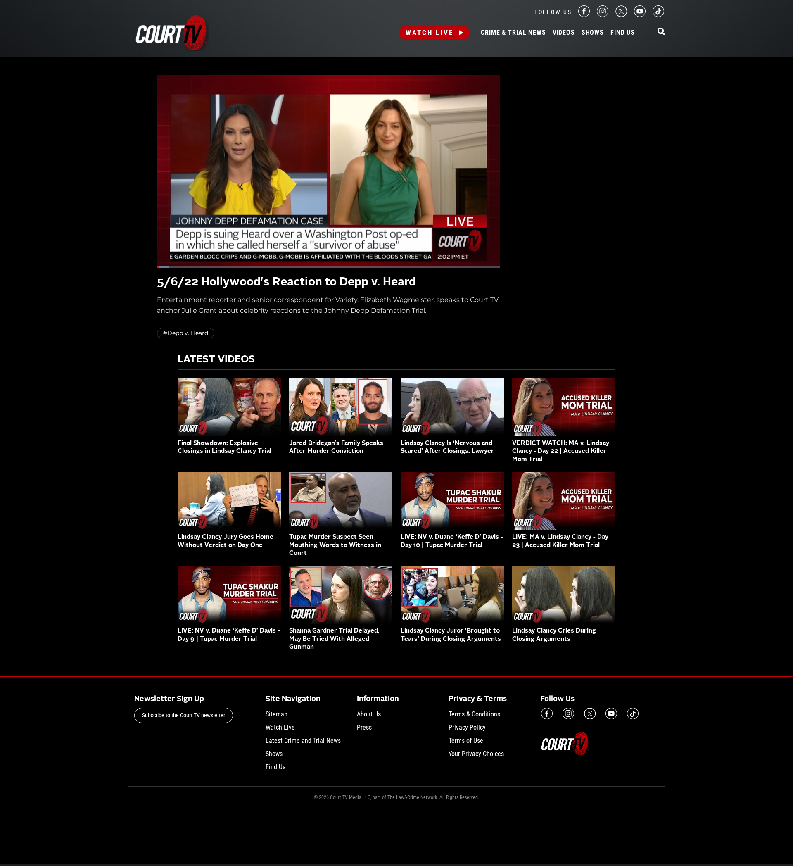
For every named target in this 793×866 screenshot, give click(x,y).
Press (364, 727)
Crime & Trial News (513, 32)
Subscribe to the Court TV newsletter (183, 715)
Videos (564, 32)
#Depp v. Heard (185, 333)
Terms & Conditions (474, 714)
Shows (593, 32)
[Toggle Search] (661, 32)
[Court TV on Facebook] (584, 15)
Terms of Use (466, 741)
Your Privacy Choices (476, 754)
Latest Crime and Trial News (303, 741)
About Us (369, 714)
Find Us (622, 32)
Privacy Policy (467, 727)
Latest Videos (216, 360)
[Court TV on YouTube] (640, 15)
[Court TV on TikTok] (658, 15)
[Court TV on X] (621, 15)
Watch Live (429, 33)
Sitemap (276, 714)
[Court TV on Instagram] (602, 15)
